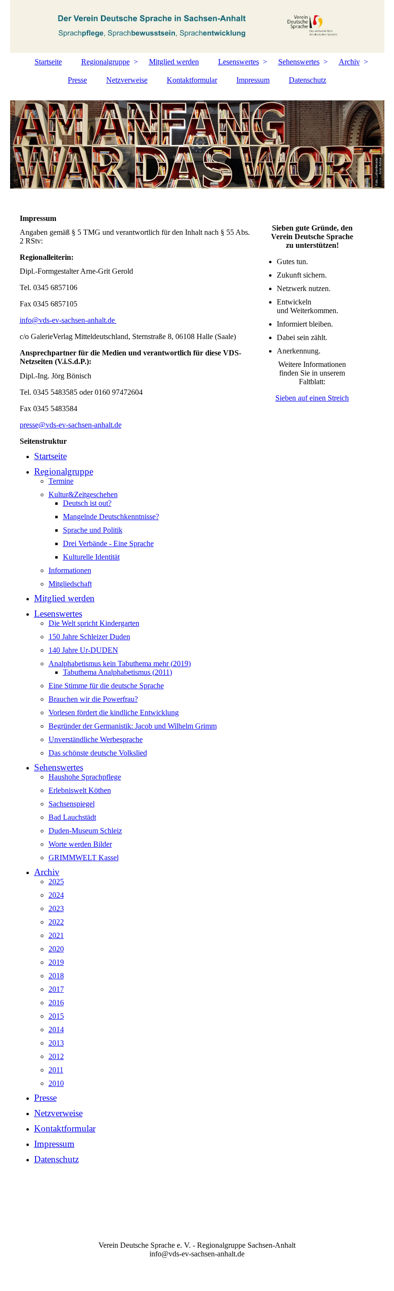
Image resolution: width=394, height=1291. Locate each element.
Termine (61, 481)
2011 (56, 1070)
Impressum (253, 80)
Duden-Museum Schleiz (85, 831)
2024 (56, 895)
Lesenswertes (238, 62)
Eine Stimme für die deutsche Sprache (106, 686)
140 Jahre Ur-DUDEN (83, 650)
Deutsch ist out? (87, 503)
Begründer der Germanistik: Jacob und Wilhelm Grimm (133, 726)
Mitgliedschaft (70, 584)
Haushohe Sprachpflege (85, 777)
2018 (56, 976)
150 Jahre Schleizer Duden (89, 637)
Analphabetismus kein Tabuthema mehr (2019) (120, 663)
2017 (56, 989)
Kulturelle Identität (91, 557)
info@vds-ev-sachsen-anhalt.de (68, 320)
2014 (56, 1029)
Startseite (48, 62)
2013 (56, 1043)
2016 (56, 1003)
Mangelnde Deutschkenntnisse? (111, 516)
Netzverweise (127, 80)
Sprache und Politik (93, 530)
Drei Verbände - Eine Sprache (108, 543)
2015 (56, 1016)
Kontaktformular (192, 80)
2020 (56, 949)
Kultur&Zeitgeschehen (83, 494)
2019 (56, 962)
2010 (56, 1083)
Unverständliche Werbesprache (96, 739)
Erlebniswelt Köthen (80, 790)
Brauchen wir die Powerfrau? (93, 699)
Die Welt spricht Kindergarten (94, 623)
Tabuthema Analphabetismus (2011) (117, 672)
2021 (56, 935)
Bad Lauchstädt (72, 817)
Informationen (70, 570)
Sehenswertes (299, 62)
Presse (77, 80)
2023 (56, 908)
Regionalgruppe (105, 62)
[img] (197, 26)
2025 (56, 881)
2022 (56, 922)
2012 (56, 1056)
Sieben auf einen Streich (312, 398)
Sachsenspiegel (72, 804)
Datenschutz (307, 80)
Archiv (349, 62)
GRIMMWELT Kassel (84, 857)
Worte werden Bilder (80, 844)
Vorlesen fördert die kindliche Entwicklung (114, 712)
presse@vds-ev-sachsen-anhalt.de (71, 425)
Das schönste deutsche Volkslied (98, 753)
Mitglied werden (174, 62)
